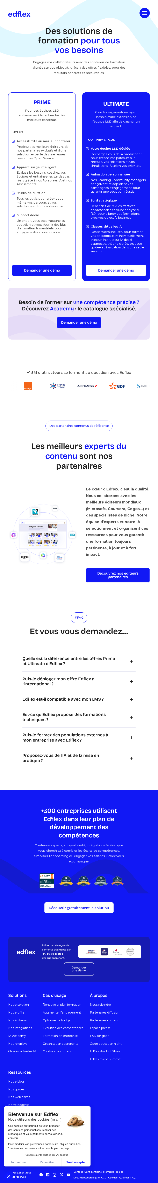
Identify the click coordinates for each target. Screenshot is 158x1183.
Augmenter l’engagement (62, 1012)
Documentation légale (86, 1177)
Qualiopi (124, 1177)
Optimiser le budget (57, 1020)
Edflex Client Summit (105, 1059)
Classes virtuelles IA (22, 1051)
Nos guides (16, 1089)
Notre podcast (18, 1105)
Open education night (106, 1044)
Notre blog (16, 1081)
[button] (9, 1176)
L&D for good (99, 1036)
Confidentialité (93, 1171)
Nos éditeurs (17, 1020)
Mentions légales (113, 1171)
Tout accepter (76, 1162)
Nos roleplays (17, 1044)
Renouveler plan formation (62, 1005)
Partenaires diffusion (104, 1012)
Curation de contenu (57, 1051)
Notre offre (16, 1012)
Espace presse (100, 1028)
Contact (78, 1171)
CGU (104, 1177)
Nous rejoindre (100, 1005)
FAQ (132, 1177)
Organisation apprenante (61, 1044)
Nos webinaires (19, 1097)
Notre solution (18, 1005)
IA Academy (17, 1036)
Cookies (112, 1177)
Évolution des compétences (63, 1028)
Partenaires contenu (104, 1020)
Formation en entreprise (60, 1036)
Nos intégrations (20, 1028)
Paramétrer (47, 1162)
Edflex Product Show (105, 1051)
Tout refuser (18, 1162)
